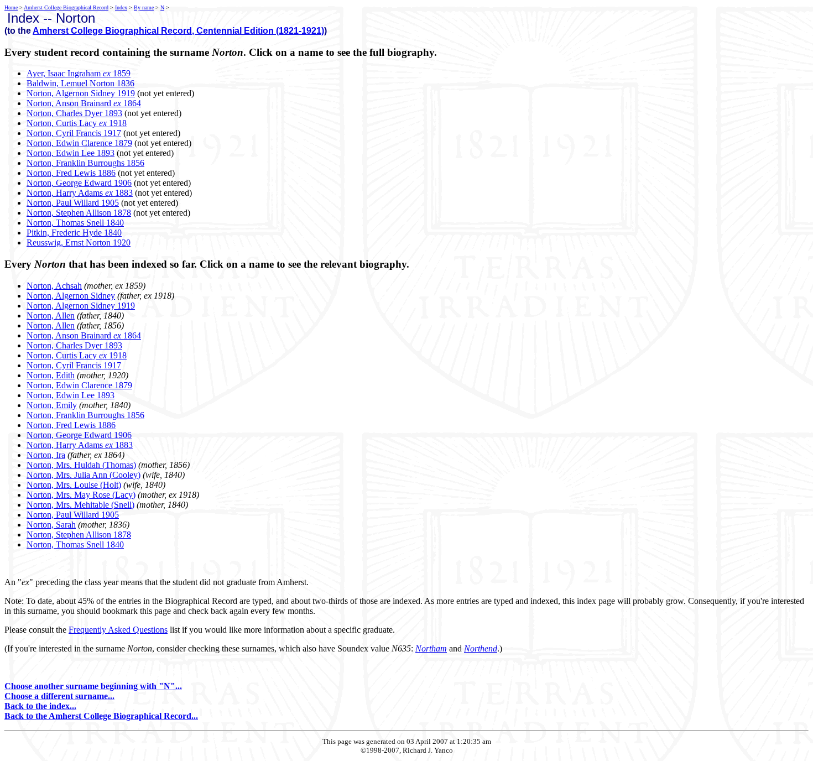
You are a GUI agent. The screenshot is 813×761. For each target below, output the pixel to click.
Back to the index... (40, 706)
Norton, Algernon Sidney (71, 295)
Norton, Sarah (51, 524)
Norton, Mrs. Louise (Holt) (74, 484)
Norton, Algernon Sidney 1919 (81, 93)
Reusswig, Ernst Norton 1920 (79, 242)
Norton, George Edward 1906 (79, 182)
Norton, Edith (51, 375)
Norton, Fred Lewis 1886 (71, 173)
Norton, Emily (52, 405)
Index (121, 7)
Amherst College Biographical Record (66, 7)
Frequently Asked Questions (118, 629)
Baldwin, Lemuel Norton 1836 (80, 83)
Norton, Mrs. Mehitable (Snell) (80, 504)
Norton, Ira (46, 455)
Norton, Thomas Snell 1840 (75, 222)
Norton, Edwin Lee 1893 (70, 153)
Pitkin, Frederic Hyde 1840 (74, 232)
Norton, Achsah (54, 285)
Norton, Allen (51, 315)
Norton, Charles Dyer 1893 (74, 113)
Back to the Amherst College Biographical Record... (101, 716)
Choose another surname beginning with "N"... (93, 686)
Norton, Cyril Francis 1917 (74, 133)
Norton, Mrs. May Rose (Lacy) (81, 494)
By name (144, 7)
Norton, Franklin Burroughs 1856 (85, 163)
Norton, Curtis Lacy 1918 (77, 123)
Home (11, 7)
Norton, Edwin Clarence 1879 (79, 143)
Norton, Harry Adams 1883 (80, 192)
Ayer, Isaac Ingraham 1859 (79, 73)
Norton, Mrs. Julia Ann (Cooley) (83, 474)
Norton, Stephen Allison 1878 (79, 212)
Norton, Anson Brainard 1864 (84, 103)
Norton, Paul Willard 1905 (73, 202)
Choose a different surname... (59, 696)
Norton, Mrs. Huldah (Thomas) (81, 465)
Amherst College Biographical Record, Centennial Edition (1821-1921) (178, 30)
